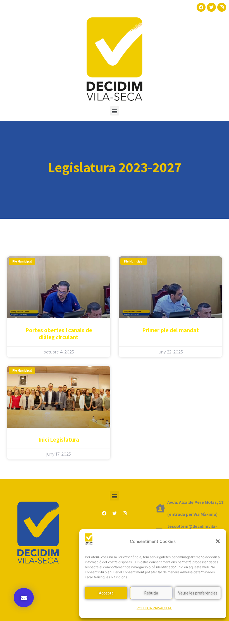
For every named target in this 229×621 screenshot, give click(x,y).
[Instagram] (221, 7)
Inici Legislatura (58, 439)
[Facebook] (201, 7)
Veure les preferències (198, 593)
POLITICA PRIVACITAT (154, 608)
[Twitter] (211, 7)
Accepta (106, 593)
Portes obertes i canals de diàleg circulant (58, 333)
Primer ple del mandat (170, 330)
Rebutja (151, 593)
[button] (218, 541)
